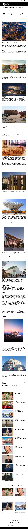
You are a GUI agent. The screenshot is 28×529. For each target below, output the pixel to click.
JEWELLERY (16, 446)
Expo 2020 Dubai (10, 387)
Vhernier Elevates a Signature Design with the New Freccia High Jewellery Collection (20, 498)
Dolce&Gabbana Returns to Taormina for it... (19, 393)
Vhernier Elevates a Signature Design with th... (19, 447)
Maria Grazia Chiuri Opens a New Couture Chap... (20, 429)
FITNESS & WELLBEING (17, 410)
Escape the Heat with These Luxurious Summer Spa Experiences (20, 512)
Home (3, 7)
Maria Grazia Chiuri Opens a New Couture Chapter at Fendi (7, 512)
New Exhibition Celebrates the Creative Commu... (20, 420)
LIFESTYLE (20, 7)
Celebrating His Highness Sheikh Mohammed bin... (20, 465)
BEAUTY (16, 7)
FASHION (6, 7)
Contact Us (17, 522)
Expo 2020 (5, 387)
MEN (15, 473)
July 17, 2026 (3, 513)
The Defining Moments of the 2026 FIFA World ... (20, 402)
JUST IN (10, 522)
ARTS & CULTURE (17, 419)
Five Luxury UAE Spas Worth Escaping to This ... (20, 438)
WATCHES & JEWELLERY (11, 7)
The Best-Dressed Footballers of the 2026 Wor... (20, 474)
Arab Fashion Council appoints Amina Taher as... (19, 456)
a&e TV (13, 522)
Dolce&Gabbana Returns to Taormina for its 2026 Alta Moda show (7, 498)
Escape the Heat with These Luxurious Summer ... (19, 411)
